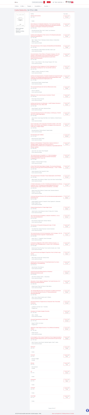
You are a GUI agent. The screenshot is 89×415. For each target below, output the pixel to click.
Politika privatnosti (66, 413)
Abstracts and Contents (36, 15)
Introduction (33, 379)
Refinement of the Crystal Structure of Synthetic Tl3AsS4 (43, 95)
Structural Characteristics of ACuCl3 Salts (39, 319)
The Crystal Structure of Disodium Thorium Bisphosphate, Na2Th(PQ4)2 (46, 175)
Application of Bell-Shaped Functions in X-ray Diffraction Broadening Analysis (45, 328)
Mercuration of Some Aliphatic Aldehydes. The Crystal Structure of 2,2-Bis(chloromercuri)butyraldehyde (45, 282)
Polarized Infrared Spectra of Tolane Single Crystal (41, 207)
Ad (31, 371)
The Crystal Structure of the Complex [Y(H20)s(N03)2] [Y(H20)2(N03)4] (46, 46)
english (48, 2)
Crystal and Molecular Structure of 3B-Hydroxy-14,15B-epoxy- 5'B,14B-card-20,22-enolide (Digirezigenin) (46, 113)
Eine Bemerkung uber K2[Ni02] (37, 134)
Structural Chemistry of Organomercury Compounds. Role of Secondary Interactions (45, 302)
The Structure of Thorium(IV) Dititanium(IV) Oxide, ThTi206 (43, 225)
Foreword (33, 355)
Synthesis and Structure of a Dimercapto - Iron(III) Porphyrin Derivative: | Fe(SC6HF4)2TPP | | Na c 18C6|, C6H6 (46, 104)
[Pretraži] (44, 2)
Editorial (32, 363)
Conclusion (33, 387)
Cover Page (33, 396)
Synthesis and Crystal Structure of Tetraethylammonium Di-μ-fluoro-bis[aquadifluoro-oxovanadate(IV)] (45, 262)
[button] (58, 2)
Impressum (33, 346)
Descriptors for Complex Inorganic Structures (40, 311)
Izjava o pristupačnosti (56, 413)
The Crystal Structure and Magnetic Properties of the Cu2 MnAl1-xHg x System (46, 253)
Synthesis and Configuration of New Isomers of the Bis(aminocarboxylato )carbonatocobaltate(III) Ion (46, 35)
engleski (66, 16)
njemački (66, 135)
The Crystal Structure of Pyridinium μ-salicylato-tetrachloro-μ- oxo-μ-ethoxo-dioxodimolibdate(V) (45, 216)
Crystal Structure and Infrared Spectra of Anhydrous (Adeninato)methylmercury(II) (41, 272)
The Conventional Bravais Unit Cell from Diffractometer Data (43, 86)
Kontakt (72, 413)
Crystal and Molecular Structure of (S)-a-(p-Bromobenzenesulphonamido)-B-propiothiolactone (47, 197)
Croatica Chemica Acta (21, 10)
